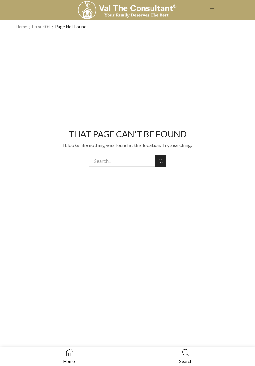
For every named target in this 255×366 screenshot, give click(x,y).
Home (21, 26)
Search (160, 161)
